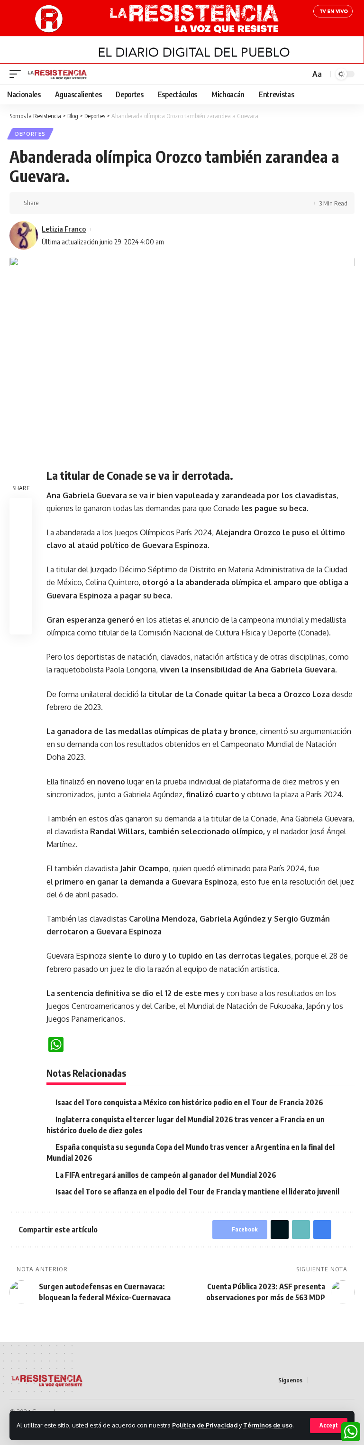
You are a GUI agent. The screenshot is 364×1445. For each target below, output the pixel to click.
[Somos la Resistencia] (58, 74)
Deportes (30, 134)
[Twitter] (326, 1380)
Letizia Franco (64, 228)
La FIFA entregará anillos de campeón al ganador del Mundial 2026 (165, 1175)
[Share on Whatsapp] (20, 554)
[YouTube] (338, 1380)
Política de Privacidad (204, 1425)
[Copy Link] (78, 203)
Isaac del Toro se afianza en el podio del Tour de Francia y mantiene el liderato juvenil (197, 1191)
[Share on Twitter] (63, 203)
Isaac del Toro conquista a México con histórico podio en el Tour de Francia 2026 (189, 1102)
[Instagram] (349, 1380)
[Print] (93, 203)
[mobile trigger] (17, 74)
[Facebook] (315, 1380)
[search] (302, 74)
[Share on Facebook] (48, 203)
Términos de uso (267, 1425)
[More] (107, 203)
